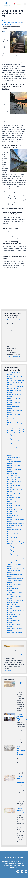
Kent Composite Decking (14, 509)
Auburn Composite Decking (15, 429)
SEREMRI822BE (14, 868)
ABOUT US (12, 857)
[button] (25, 4)
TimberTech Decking (13, 356)
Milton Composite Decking (15, 425)
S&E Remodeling (4, 34)
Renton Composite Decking (15, 556)
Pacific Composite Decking (15, 568)
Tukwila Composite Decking (15, 542)
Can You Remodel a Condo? (20, 810)
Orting (23, 117)
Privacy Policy (19, 864)
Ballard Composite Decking (15, 431)
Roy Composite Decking (14, 633)
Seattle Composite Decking (15, 558)
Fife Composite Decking (14, 423)
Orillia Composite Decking (15, 578)
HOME (7, 857)
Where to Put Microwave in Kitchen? (20, 750)
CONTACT (20, 857)
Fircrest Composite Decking (15, 388)
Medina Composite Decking (15, 524)
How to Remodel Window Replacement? (22, 717)
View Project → (8, 670)
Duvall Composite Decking (15, 614)
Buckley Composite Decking (15, 380)
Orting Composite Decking (15, 427)
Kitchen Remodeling (13, 344)
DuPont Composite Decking (15, 386)
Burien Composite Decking (15, 451)
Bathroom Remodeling (14, 320)
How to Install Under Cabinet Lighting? (19, 686)
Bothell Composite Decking (15, 445)
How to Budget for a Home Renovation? (21, 779)
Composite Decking (13, 322)
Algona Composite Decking (15, 600)
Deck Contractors (12, 326)
